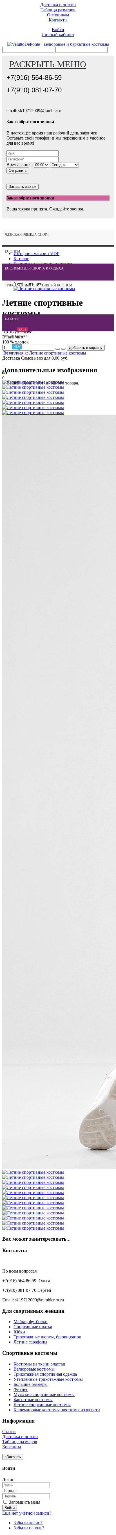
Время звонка (19, 164)
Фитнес (21, 1389)
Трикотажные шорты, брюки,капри (47, 1336)
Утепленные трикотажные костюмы (48, 1379)
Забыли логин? (28, 1522)
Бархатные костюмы (33, 1399)
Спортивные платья (33, 1326)
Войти (58, 29)
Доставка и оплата (58, 4)
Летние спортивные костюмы (42, 1404)
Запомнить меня (24, 1502)
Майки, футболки (31, 1321)
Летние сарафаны (30, 1342)
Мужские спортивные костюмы (44, 1394)
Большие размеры (31, 1384)
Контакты (58, 20)
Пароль (9, 1490)
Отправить (18, 170)
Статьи (9, 1431)
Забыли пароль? (29, 1527)
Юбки (19, 1331)
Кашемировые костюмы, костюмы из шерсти (57, 1409)
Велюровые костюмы (34, 1369)
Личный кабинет (58, 34)
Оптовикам (58, 14)
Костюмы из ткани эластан (39, 1364)
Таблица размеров (58, 9)
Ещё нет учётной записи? (26, 1513)
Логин (8, 1479)
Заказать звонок (22, 186)
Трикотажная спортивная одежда (45, 1374)
